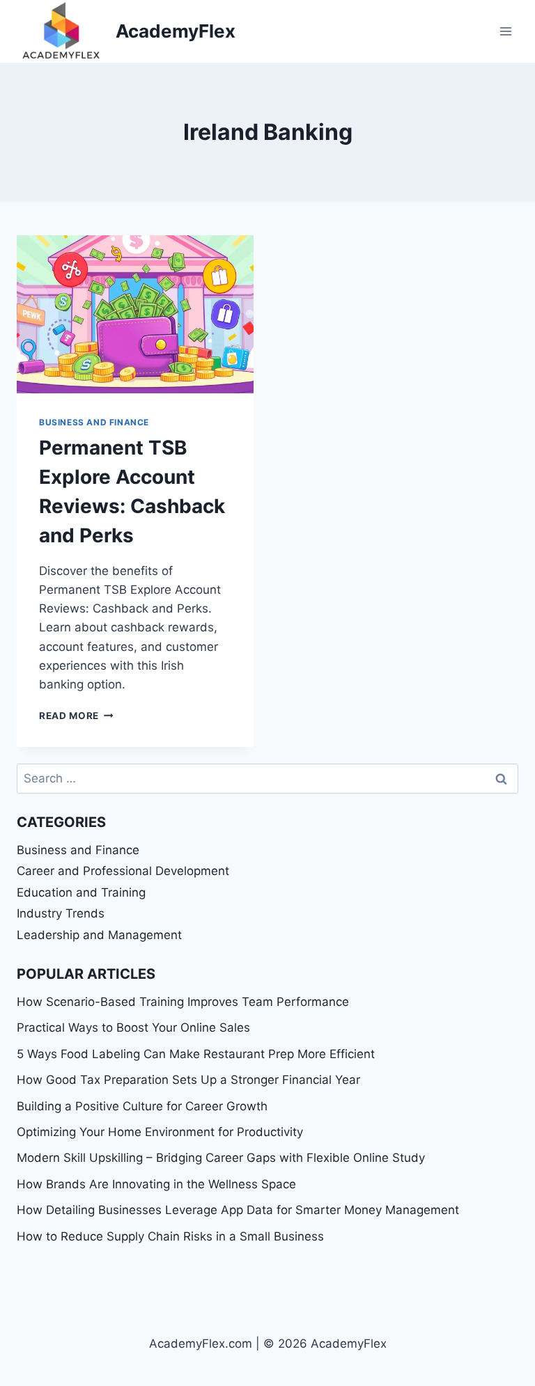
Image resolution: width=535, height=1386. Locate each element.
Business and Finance (94, 422)
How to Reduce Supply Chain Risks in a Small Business (170, 1236)
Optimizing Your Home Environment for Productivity (160, 1132)
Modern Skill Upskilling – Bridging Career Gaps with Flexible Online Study (221, 1158)
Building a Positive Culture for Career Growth (142, 1106)
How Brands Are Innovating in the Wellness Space (156, 1184)
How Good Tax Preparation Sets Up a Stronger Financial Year (188, 1080)
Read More (76, 715)
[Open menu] (505, 31)
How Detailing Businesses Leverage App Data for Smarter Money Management (238, 1210)
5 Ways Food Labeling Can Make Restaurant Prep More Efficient (196, 1054)
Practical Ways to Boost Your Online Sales (133, 1027)
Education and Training (81, 892)
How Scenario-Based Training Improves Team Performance (183, 1002)
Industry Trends (60, 913)
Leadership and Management (99, 935)
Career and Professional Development (123, 871)
